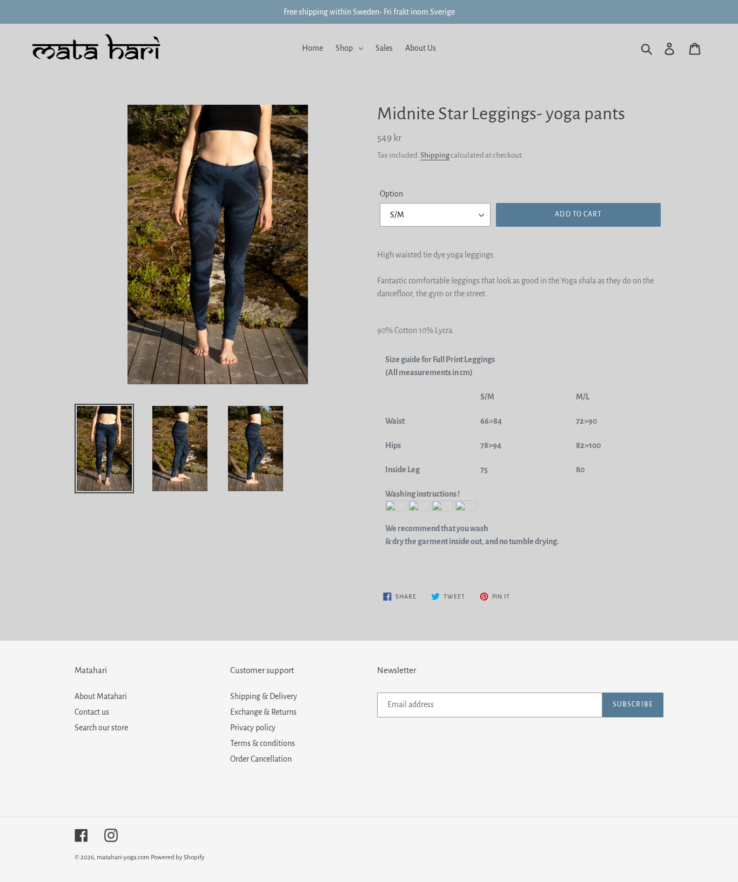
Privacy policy (253, 727)
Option (391, 193)
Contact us (92, 712)
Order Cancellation (261, 759)
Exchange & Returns (263, 712)
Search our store (101, 727)
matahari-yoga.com (123, 857)
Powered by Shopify (178, 857)
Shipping (434, 155)
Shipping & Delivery (263, 696)
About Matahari (101, 696)
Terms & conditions (262, 743)
